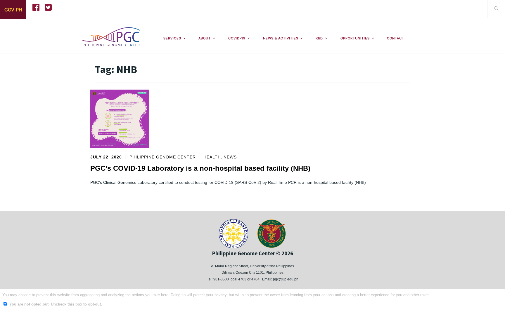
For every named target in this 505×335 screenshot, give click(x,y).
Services (172, 38)
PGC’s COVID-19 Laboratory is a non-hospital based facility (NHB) (200, 168)
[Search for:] (496, 9)
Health (212, 157)
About (204, 38)
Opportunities (355, 38)
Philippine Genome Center (162, 157)
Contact (395, 38)
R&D (319, 38)
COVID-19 (236, 38)
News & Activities (280, 38)
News (230, 157)
